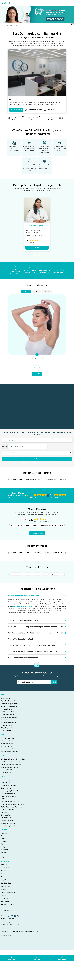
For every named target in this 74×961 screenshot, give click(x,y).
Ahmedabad (5, 857)
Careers (3, 889)
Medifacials (4, 720)
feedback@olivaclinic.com (29, 931)
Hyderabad (4, 833)
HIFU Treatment (6, 730)
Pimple (27, 552)
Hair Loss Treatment (50, 479)
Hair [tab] (36, 291)
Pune (2, 844)
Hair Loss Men (64, 479)
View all (37, 374)
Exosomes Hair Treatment (9, 751)
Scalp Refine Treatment (8, 749)
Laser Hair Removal (16, 479)
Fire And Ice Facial (7, 820)
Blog (2, 877)
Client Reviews (6, 874)
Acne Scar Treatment (8, 701)
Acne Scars (36, 552)
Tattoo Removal (6, 788)
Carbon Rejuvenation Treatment (11, 807)
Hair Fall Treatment (7, 741)
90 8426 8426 (15, 931)
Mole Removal (5, 780)
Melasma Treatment (7, 709)
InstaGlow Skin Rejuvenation (10, 801)
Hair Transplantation (7, 743)
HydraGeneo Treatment (8, 796)
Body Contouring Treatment (10, 767)
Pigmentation (55, 574)
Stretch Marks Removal (8, 785)
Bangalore (4, 836)
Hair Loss (46, 552)
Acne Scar (37, 574)
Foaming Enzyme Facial (8, 826)
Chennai (3, 839)
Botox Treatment (6, 725)
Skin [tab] (26, 291)
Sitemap (3, 895)
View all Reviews (37, 533)
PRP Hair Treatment (16, 525)
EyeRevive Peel (6, 815)
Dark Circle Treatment (8, 712)
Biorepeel (4, 812)
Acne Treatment (6, 698)
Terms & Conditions (7, 904)
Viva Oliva (4, 880)
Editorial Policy (6, 886)
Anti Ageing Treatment (8, 722)
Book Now (37, 247)
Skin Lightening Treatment (48, 525)
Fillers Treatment (6, 728)
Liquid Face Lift (6, 818)
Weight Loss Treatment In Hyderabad (13, 759)
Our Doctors (5, 868)
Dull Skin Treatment (7, 714)
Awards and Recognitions (9, 892)
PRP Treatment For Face (9, 799)
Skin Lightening (57, 552)
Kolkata (3, 841)
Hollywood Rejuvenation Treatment (12, 804)
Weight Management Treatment (11, 764)
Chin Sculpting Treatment (9, 791)
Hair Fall (27, 574)
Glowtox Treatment (7, 809)
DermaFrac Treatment (8, 823)
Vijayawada (4, 849)
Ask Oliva (4, 871)
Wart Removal (5, 783)
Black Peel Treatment (8, 793)
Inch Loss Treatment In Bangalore (11, 762)
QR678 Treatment (7, 746)
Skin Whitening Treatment (33, 479)
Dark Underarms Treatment (9, 717)
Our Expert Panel (6, 883)
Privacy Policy (5, 901)
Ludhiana (4, 852)
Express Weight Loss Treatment (11, 770)
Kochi (3, 855)
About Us (4, 865)
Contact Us (4, 898)
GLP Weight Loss (6, 772)
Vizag (3, 847)
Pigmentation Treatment (9, 706)
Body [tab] (47, 291)
